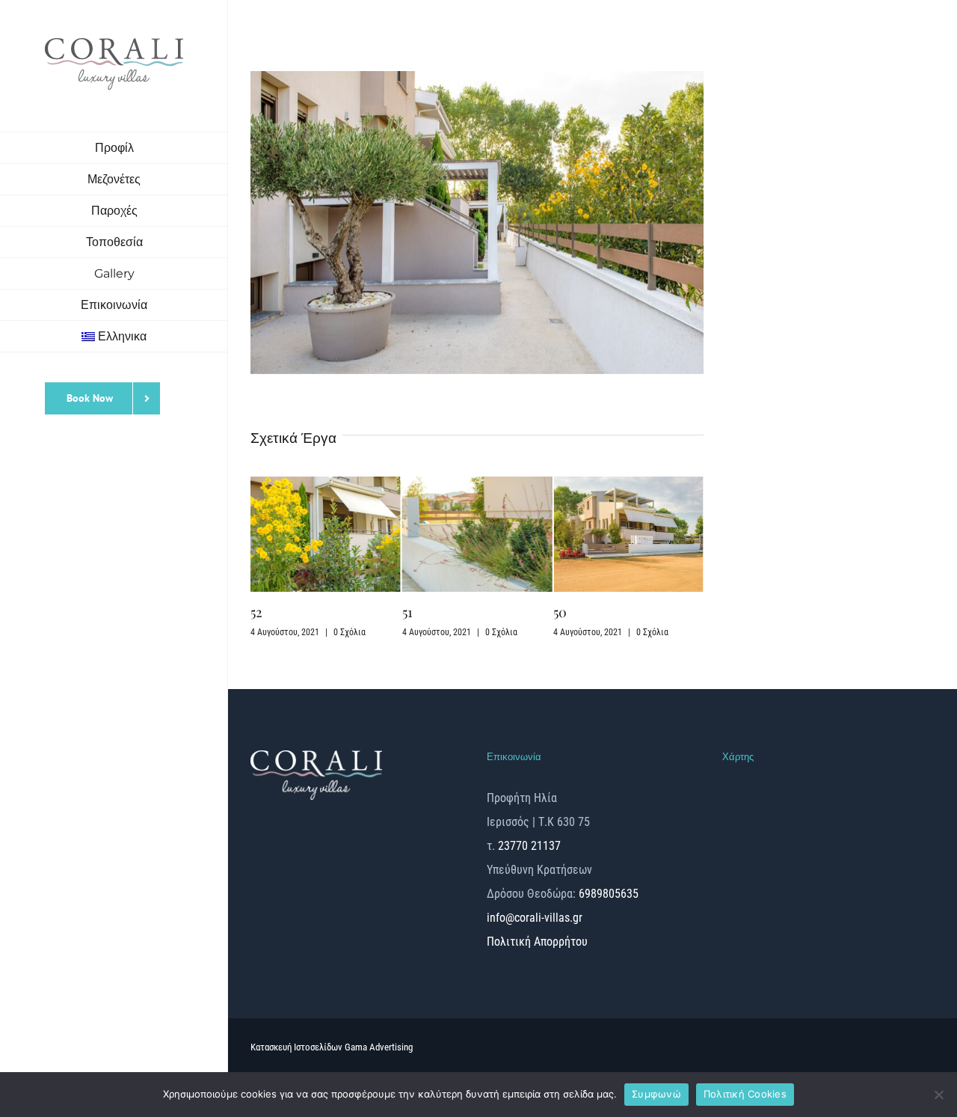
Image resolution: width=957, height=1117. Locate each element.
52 (256, 612)
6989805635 (607, 894)
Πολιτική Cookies (745, 1094)
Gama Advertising (379, 1047)
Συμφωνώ (656, 1094)
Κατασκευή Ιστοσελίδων (297, 1047)
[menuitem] (114, 336)
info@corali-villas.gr (534, 918)
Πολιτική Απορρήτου (537, 941)
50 (560, 612)
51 (407, 612)
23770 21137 (529, 846)
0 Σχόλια (349, 632)
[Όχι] (938, 1094)
